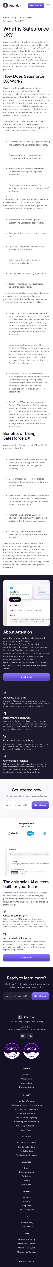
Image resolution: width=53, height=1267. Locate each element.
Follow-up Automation (26, 1126)
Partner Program (26, 1210)
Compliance (26, 1205)
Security (26, 1201)
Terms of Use (26, 1226)
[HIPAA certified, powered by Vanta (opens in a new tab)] (12, 1050)
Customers (26, 1079)
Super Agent (26, 1130)
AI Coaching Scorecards (26, 1109)
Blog (14, 17)
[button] (47, 5)
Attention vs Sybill (26, 1248)
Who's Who (26, 1184)
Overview (26, 1075)
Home (6, 17)
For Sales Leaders (26, 1147)
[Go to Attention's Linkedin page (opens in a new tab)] (23, 1036)
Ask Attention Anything (26, 1117)
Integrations (26, 1083)
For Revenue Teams (26, 1142)
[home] (12, 5)
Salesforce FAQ (25, 17)
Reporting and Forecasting (26, 1121)
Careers (26, 1180)
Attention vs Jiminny (26, 1252)
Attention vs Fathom (26, 1243)
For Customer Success (26, 1155)
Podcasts (26, 1176)
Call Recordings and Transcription (26, 1105)
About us (26, 1197)
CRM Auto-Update (26, 1113)
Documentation (26, 1087)
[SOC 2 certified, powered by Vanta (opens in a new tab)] (31, 1050)
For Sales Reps (26, 1151)
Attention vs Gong (26, 1239)
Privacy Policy (26, 1222)
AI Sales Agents (26, 1101)
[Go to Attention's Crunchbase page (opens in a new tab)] (30, 1036)
